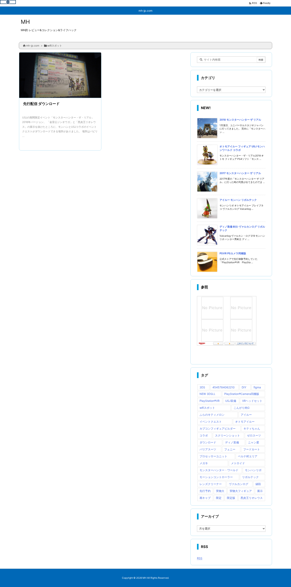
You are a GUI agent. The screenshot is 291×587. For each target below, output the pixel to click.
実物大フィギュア (241, 491)
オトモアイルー (245, 421)
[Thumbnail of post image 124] (60, 75)
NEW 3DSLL (207, 393)
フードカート (251, 449)
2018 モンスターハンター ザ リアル (240, 119)
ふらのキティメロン (212, 414)
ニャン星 (253, 442)
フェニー (229, 449)
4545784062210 (223, 387)
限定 (219, 497)
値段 (258, 484)
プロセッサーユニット (213, 456)
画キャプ (205, 497)
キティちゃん (251, 428)
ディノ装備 (232, 442)
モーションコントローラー (216, 477)
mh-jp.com (32, 45)
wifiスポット (207, 407)
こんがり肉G (241, 407)
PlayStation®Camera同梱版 (241, 393)
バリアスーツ (208, 449)
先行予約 (205, 491)
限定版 (231, 497)
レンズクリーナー (211, 484)
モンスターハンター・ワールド (219, 470)
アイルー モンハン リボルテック (238, 199)
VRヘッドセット (252, 400)
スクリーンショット (227, 435)
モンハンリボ (253, 470)
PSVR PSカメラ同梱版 (233, 253)
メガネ (204, 463)
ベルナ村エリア (247, 456)
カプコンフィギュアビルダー (218, 428)
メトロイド (238, 463)
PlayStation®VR (210, 400)
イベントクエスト (211, 421)
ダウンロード (208, 442)
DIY (244, 387)
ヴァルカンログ (238, 484)
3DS (202, 387)
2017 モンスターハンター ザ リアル (240, 173)
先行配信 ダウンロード (41, 104)
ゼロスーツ (254, 435)
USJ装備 (230, 400)
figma (257, 387)
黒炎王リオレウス (252, 497)
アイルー (246, 414)
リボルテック (250, 477)
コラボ (204, 435)
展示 (260, 491)
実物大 (220, 491)
